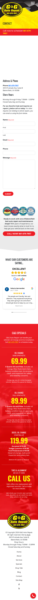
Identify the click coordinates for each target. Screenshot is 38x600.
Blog (19, 572)
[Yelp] (19, 588)
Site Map (19, 580)
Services (19, 560)
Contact (19, 576)
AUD (28, 535)
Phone (5, 149)
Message (9, 158)
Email (8, 140)
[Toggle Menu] (33, 3)
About (19, 556)
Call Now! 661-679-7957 (19, 233)
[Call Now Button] (33, 595)
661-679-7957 (13, 85)
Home (19, 552)
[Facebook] (19, 584)
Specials (19, 564)
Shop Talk (19, 568)
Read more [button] (19, 306)
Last (4, 135)
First (4, 127)
